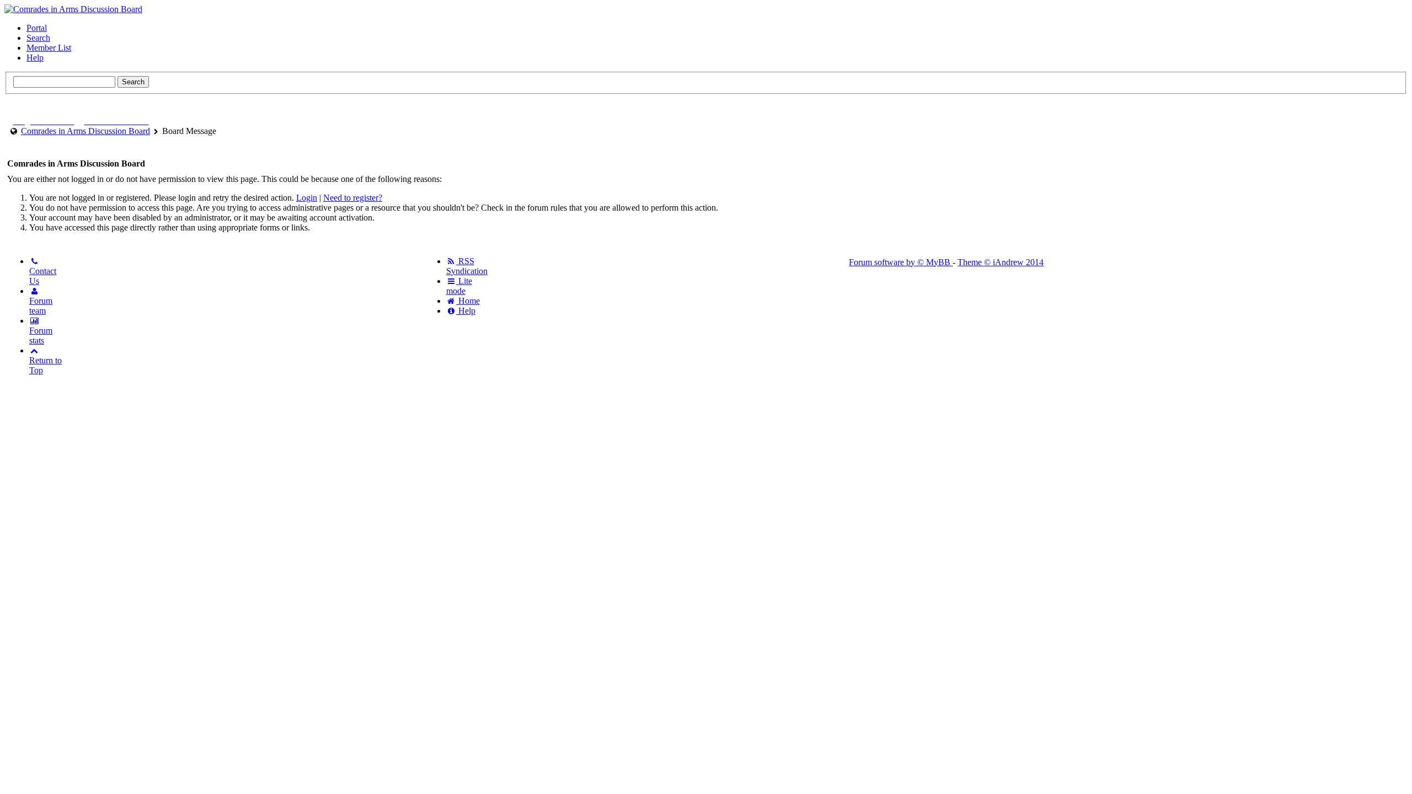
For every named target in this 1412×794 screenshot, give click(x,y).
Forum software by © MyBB (901, 262)
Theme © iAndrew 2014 (1001, 262)
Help (35, 57)
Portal (36, 28)
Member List (48, 47)
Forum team (40, 305)
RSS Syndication (467, 266)
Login (306, 197)
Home (468, 300)
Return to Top (45, 365)
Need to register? (352, 197)
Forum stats (40, 335)
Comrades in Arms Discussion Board (85, 131)
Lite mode (459, 286)
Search (38, 37)
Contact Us (42, 276)
